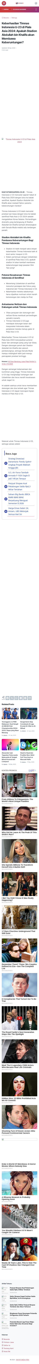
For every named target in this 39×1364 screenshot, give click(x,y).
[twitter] (12, 698)
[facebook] (7, 698)
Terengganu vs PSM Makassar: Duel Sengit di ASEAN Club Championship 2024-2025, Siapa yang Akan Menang (10, 727)
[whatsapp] (16, 698)
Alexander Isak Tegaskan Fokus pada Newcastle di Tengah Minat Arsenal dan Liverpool (10, 757)
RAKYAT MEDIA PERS (22, 1360)
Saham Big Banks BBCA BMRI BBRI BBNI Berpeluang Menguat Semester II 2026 (19, 499)
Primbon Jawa (8, 1342)
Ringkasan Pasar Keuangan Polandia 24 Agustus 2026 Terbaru (23, 1314)
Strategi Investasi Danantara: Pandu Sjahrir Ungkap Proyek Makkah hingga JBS (19, 463)
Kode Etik (6, 1351)
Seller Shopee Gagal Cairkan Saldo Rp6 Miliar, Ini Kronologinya (22, 1297)
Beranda (6, 1339)
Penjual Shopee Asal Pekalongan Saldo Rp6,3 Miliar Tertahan (19, 486)
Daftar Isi (6, 1345)
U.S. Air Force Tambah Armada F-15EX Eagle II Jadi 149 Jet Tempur (19, 475)
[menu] (4, 3)
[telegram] (21, 698)
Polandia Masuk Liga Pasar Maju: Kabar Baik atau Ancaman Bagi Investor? (22, 1323)
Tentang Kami (8, 1348)
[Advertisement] (19, 73)
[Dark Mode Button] (36, 3)
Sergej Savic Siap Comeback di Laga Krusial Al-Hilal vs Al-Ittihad (28, 725)
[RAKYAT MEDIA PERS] (19, 3)
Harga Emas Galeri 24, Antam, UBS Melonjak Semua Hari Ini (18, 511)
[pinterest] (25, 698)
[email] (30, 698)
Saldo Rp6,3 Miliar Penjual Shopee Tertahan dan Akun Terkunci (22, 1306)
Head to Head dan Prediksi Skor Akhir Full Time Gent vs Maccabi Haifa (27, 756)
